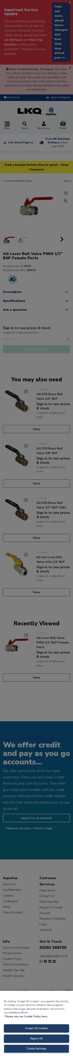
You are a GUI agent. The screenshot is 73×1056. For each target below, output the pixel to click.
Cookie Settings (36, 1048)
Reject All (37, 1038)
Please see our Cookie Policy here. (26, 1016)
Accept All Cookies (36, 1028)
